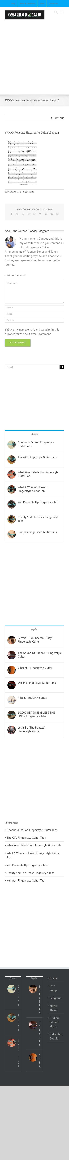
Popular (34, 629)
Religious (55, 998)
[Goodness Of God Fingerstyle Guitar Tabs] (11, 442)
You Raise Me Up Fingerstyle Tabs (38, 502)
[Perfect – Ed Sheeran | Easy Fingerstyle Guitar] (11, 638)
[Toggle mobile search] (56, 12)
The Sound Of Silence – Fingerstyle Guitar (40, 654)
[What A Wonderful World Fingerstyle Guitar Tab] (11, 487)
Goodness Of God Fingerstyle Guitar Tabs (36, 444)
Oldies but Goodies (56, 1036)
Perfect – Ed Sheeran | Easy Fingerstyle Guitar (34, 639)
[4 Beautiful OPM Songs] (11, 698)
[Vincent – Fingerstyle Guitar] (11, 668)
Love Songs (53, 988)
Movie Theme (54, 1008)
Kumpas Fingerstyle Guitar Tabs (37, 532)
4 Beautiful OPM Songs (32, 697)
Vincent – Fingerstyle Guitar (35, 668)
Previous (59, 118)
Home (53, 978)
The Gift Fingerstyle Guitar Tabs (37, 457)
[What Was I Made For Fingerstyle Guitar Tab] (11, 472)
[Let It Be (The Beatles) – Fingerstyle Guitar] (11, 728)
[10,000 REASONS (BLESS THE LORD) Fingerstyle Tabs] (11, 713)
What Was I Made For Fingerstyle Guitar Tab (38, 474)
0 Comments (28, 192)
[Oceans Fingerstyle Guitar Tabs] (11, 683)
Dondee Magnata (14, 192)
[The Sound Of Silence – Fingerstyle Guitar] (11, 653)
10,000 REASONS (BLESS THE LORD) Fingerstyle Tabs (36, 714)
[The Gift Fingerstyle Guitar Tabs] (11, 457)
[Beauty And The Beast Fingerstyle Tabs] (11, 517)
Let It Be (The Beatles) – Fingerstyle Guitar (32, 729)
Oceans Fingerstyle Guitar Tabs (37, 683)
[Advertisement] (34, 55)
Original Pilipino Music (55, 1022)
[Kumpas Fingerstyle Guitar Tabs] (11, 532)
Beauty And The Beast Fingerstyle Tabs (38, 519)
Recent (34, 434)
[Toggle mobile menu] (62, 12)
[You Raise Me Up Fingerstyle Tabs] (11, 502)
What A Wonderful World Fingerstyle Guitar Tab (33, 489)
